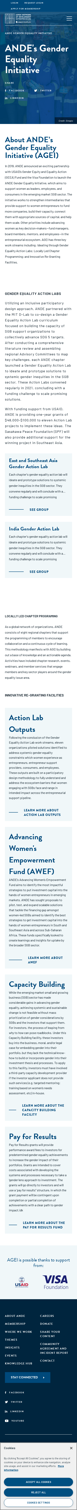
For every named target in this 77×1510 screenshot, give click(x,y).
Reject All (38, 1492)
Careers (47, 1316)
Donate (46, 1324)
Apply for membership (25, 8)
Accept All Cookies (38, 1481)
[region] (38, 1476)
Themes (11, 1340)
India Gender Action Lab (34, 529)
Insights (12, 1348)
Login (15, 2)
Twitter (46, 90)
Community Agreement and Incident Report (54, 1348)
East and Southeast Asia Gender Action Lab (33, 463)
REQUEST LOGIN (34, 2)
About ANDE (15, 1316)
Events (11, 1356)
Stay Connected (24, 1377)
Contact (47, 1361)
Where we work (18, 1332)
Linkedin (17, 98)
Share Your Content (50, 1334)
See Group (39, 509)
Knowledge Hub (19, 1363)
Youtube (17, 1421)
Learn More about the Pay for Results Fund (44, 1225)
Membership (15, 1324)
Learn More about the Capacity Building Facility (43, 1110)
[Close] (71, 1448)
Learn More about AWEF (45, 960)
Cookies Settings (38, 1502)
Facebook (16, 90)
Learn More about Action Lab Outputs (42, 812)
